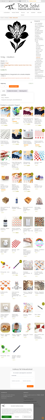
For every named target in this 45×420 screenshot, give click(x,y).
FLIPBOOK (37, 36)
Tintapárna (38, 33)
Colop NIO (38, 60)
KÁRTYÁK (37, 29)
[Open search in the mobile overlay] (33, 1)
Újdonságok (7, 12)
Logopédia (37, 27)
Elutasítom (17, 416)
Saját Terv (39, 51)
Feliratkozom (30, 386)
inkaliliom (16, 65)
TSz (4, 66)
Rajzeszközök (39, 61)
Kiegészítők (38, 66)
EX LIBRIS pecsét (39, 30)
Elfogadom (6, 416)
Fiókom (22, 15)
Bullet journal (39, 39)
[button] (31, 22)
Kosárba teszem (14, 86)
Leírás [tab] (3, 91)
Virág (30, 65)
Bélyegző (6, 65)
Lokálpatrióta (40, 45)
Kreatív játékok (39, 70)
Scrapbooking (39, 38)
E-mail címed (14, 375)
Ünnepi (38, 53)
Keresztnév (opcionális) (27, 380)
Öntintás (38, 54)
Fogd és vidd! (39, 58)
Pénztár (39, 12)
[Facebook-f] (2, 1)
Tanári (27, 65)
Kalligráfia (38, 64)
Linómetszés (38, 63)
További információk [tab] (12, 91)
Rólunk (23, 12)
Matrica (37, 35)
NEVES (37, 44)
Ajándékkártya (39, 75)
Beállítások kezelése (27, 416)
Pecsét (2, 17)
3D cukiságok (38, 24)
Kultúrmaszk (38, 78)
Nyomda (20, 65)
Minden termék (15, 12)
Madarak (38, 56)
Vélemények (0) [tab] (23, 91)
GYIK (28, 12)
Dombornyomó (39, 32)
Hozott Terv (39, 50)
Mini (37, 42)
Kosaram (33, 12)
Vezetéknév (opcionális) (16, 380)
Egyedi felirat (11, 65)
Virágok (6, 17)
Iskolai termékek (39, 26)
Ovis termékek (38, 23)
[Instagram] (4, 1)
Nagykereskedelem (40, 76)
